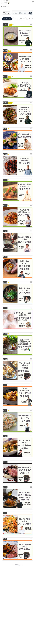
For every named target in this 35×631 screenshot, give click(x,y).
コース (7, 18)
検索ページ (6, 6)
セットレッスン (19, 18)
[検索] (30, 13)
